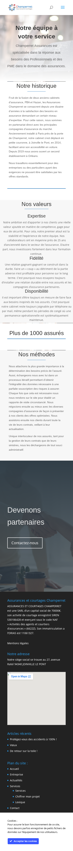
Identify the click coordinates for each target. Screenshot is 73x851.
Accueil (14, 769)
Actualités (16, 780)
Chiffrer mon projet (27, 796)
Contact (14, 808)
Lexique (20, 802)
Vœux (13, 745)
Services (15, 786)
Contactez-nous (24, 542)
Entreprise (16, 774)
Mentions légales (18, 643)
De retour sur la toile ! (23, 751)
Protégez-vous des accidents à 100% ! (33, 739)
